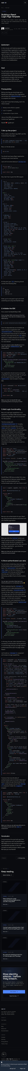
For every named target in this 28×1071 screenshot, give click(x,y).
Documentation (4, 1030)
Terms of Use (4, 1043)
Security (3, 1039)
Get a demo (14, 991)
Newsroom (3, 1028)
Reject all (22, 1068)
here (2, 432)
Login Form (16, 416)
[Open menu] (25, 2)
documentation (21, 339)
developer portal (18, 583)
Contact (3, 1037)
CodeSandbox (13, 60)
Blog (2, 7)
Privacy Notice (4, 1041)
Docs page (19, 843)
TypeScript (11, 119)
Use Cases (3, 1020)
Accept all (12, 1068)
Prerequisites (4, 348)
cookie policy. (6, 1066)
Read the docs (14, 996)
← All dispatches (21, 858)
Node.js (5, 107)
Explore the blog (7, 875)
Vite (25, 134)
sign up (19, 92)
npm (4, 110)
